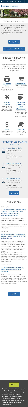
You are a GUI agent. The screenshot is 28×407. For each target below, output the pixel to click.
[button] (2, 1)
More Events (14, 193)
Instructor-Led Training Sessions (14, 143)
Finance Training (9, 6)
